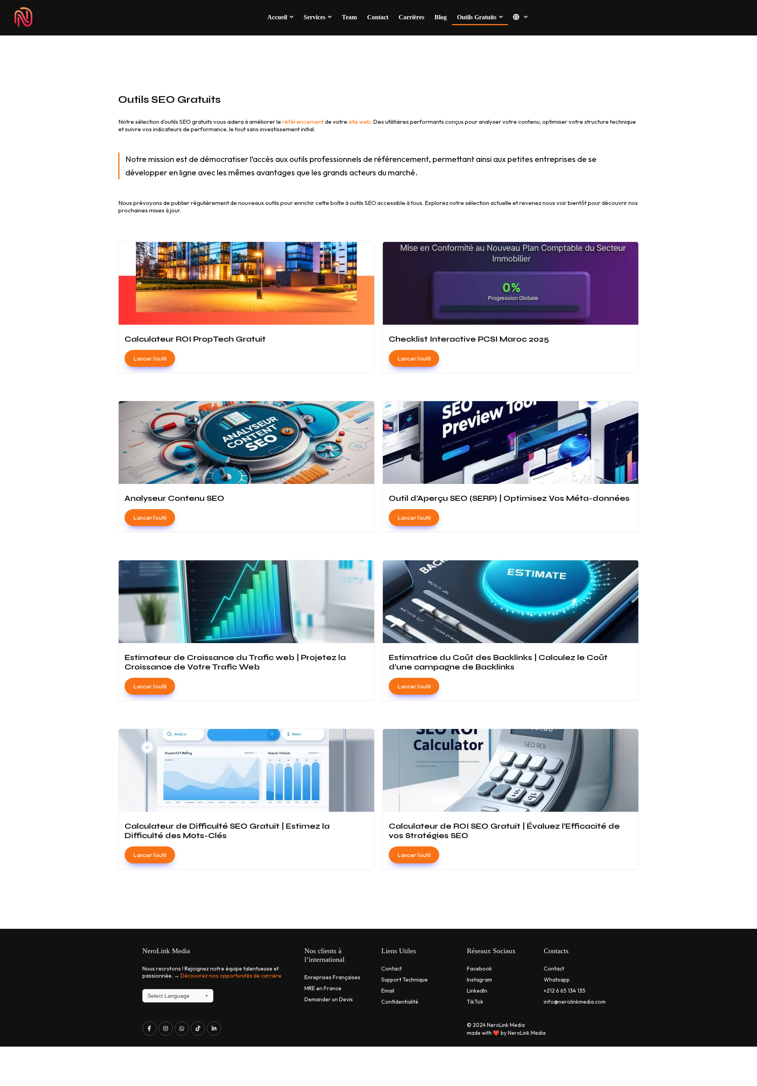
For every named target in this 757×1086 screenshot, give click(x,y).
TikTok (475, 1001)
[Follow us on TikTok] (198, 1028)
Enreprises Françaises (332, 977)
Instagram (479, 979)
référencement (303, 121)
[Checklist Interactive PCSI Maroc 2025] (510, 307)
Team (349, 17)
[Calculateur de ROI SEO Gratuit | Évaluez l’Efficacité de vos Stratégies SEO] (510, 799)
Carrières (411, 17)
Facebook (479, 968)
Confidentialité (399, 1001)
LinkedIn (477, 990)
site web (360, 121)
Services (314, 17)
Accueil (277, 17)
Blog (440, 17)
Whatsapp (557, 979)
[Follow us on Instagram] (165, 1028)
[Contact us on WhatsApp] (182, 1028)
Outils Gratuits (476, 17)
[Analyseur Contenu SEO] (246, 466)
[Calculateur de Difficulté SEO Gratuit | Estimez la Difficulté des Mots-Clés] (246, 799)
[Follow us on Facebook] (149, 1028)
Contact (377, 17)
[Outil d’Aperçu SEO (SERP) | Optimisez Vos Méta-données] (510, 466)
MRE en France (322, 988)
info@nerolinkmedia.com (575, 1001)
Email (387, 990)
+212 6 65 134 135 (564, 990)
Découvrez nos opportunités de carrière (231, 975)
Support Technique (404, 979)
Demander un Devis (328, 999)
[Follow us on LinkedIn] (214, 1028)
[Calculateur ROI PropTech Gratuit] (246, 307)
